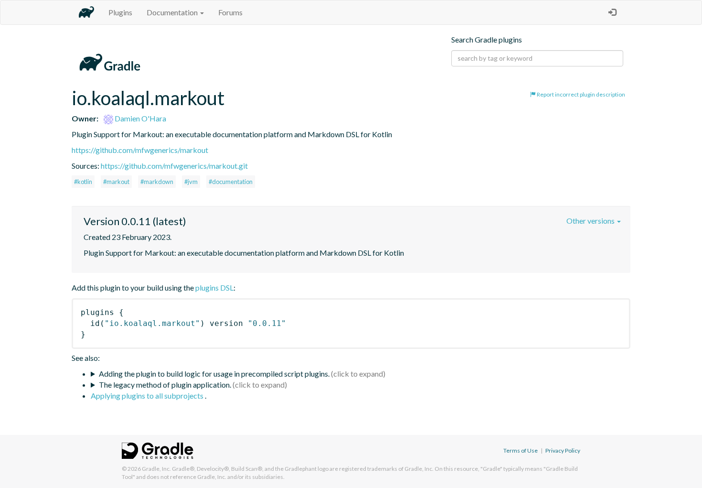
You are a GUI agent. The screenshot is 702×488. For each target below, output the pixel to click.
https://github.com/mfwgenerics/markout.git (174, 165)
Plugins (120, 12)
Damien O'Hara (139, 118)
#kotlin (83, 181)
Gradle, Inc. (156, 468)
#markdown (156, 181)
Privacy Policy (562, 450)
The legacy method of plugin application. (165, 384)
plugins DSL (214, 287)
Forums (230, 12)
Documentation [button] (173, 12)
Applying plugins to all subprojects (148, 395)
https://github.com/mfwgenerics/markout (140, 149)
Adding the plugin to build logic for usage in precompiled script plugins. (214, 373)
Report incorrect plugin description (580, 94)
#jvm (191, 181)
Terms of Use (520, 450)
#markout (116, 181)
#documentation (231, 181)
